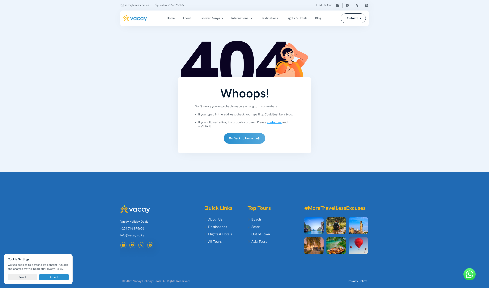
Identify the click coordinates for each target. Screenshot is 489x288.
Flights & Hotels (297, 18)
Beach (256, 219)
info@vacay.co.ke (137, 5)
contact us (274, 122)
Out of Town (260, 234)
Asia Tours (259, 241)
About (186, 18)
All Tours (215, 241)
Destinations (269, 18)
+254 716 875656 (172, 5)
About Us (215, 219)
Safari (255, 227)
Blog (318, 18)
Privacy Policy (357, 281)
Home (171, 18)
